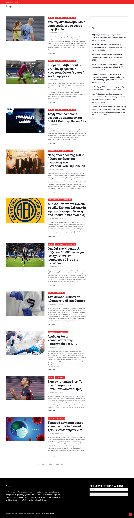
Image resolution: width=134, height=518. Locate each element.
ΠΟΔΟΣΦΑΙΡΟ (70, 18)
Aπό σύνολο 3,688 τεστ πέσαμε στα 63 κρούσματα (66, 298)
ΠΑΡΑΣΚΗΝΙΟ (60, 18)
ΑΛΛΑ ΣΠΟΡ (57, 200)
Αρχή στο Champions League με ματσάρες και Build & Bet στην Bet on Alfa (67, 117)
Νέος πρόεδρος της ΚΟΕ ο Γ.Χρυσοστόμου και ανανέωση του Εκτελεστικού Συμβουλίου (66, 160)
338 (57, 464)
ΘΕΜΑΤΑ (58, 151)
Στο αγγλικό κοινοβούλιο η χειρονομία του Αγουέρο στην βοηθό (66, 25)
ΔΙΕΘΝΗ (50, 18)
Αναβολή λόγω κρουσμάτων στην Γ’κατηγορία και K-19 (62, 340)
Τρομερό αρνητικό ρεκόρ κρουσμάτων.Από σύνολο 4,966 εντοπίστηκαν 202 (65, 426)
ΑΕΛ (49, 200)
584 (62, 464)
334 (43, 464)
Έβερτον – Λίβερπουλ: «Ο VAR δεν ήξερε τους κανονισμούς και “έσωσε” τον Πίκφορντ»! (66, 70)
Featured (51, 151)
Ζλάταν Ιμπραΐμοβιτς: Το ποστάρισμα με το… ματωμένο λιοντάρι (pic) (65, 385)
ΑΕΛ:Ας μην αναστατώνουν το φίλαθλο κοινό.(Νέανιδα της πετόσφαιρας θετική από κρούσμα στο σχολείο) (67, 209)
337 (54, 464)
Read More (51, 53)
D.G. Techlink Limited (48, 513)
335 (47, 464)
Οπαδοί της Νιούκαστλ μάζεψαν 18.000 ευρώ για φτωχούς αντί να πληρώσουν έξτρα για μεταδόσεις (66, 256)
